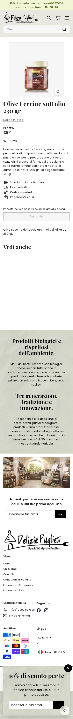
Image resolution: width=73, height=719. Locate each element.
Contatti (8, 574)
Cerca (7, 563)
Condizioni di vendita (17, 579)
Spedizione (31, 209)
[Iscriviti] (58, 705)
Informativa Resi (14, 590)
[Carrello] (57, 18)
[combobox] (36, 29)
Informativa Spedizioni (18, 585)
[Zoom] (58, 91)
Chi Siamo (10, 569)
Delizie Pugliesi (13, 120)
